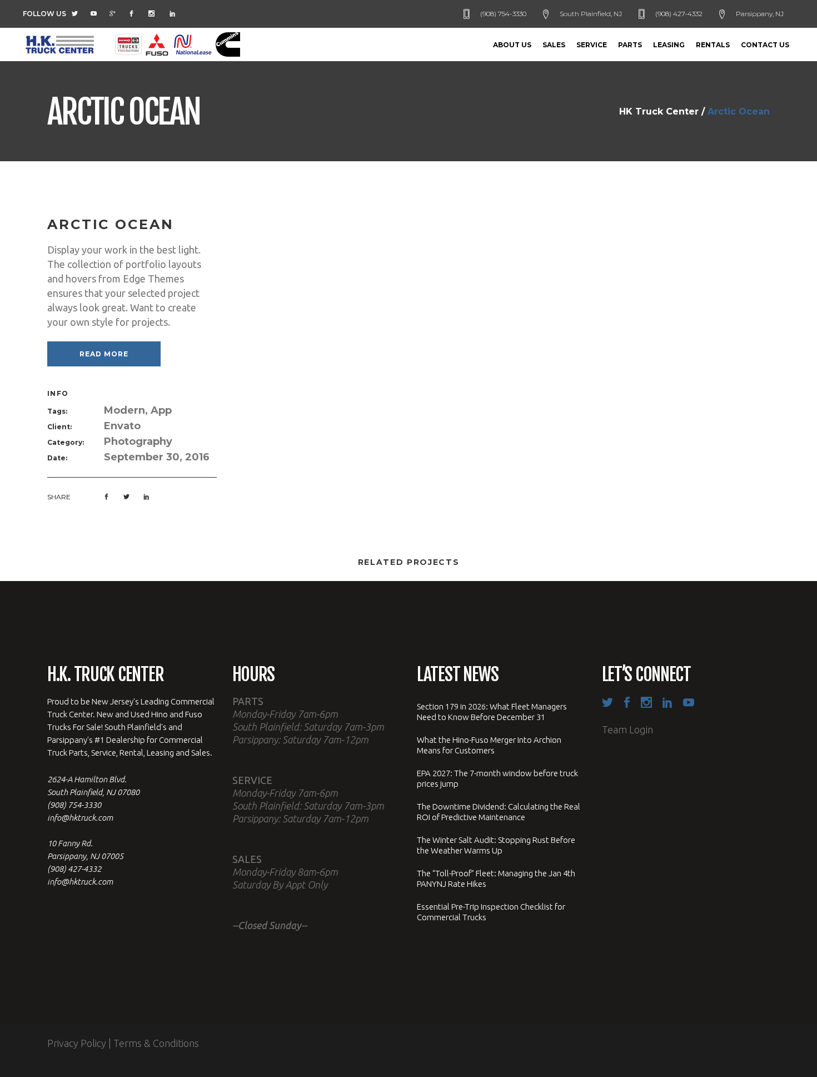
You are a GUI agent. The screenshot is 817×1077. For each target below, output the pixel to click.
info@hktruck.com (80, 817)
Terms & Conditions (156, 1043)
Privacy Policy (76, 1043)
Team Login (627, 729)
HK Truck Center (659, 111)
